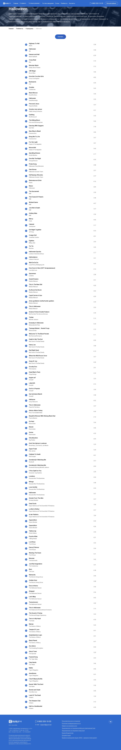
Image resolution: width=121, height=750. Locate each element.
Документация (66, 735)
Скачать (60, 37)
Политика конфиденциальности (71, 723)
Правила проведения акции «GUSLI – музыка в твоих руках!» (79, 738)
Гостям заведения (48, 3)
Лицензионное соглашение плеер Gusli (73, 730)
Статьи (57, 3)
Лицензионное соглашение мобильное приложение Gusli (78, 728)
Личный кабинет (111, 3)
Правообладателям (67, 733)
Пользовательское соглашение (71, 721)
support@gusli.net (45, 725)
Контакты (72, 3)
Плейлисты (64, 3)
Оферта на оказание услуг (69, 726)
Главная (15, 3)
